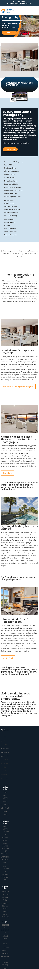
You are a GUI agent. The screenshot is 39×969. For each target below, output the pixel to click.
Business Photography (5, 877)
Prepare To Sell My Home (5, 905)
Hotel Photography (5, 868)
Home (5, 792)
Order (5, 801)
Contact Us (9, 33)
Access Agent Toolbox (5, 914)
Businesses (5, 805)
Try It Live (7, 473)
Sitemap (4, 944)
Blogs (5, 815)
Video (5, 863)
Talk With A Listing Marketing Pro (18, 386)
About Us (5, 808)
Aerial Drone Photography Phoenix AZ (5, 848)
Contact (5, 811)
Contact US (10, 149)
